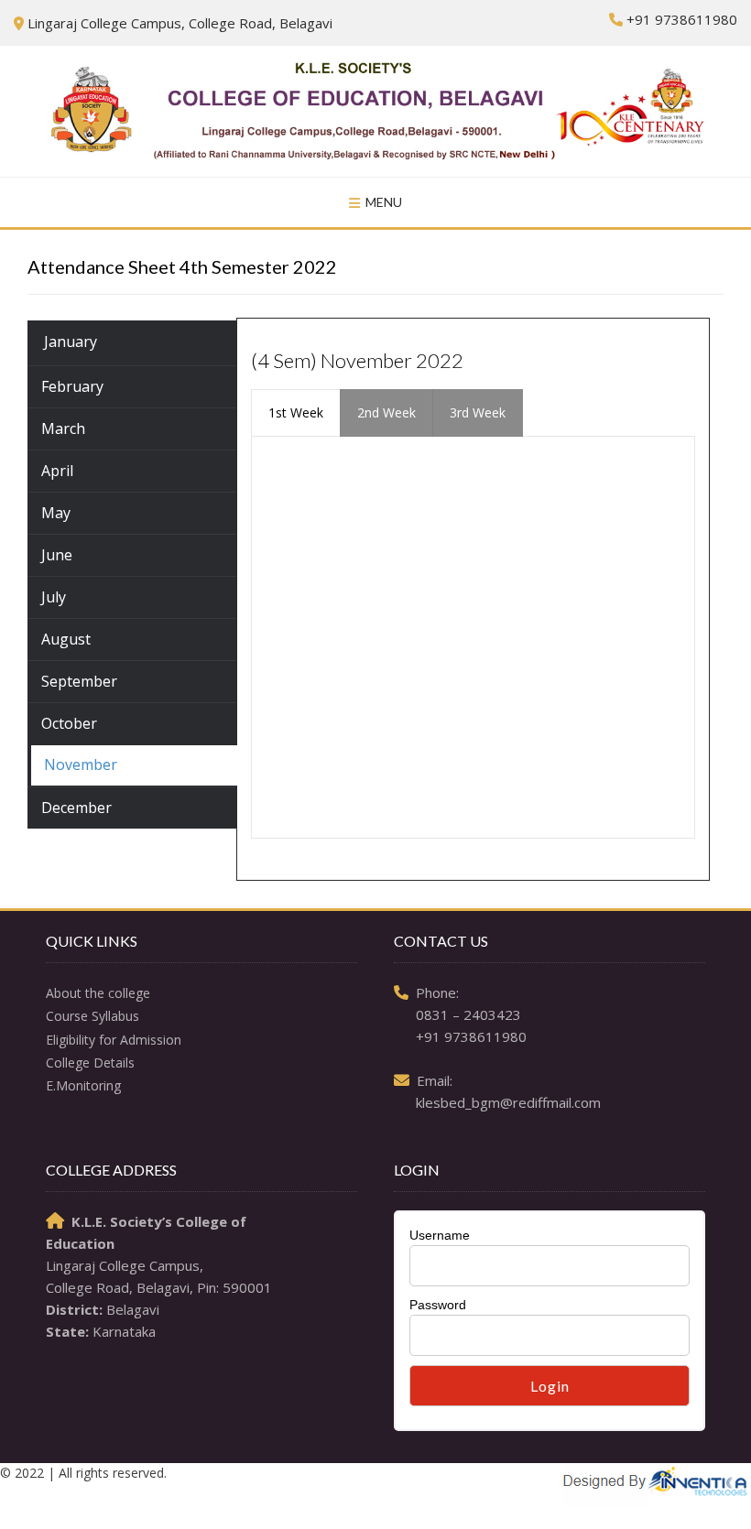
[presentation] (296, 413)
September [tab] (79, 681)
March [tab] (63, 428)
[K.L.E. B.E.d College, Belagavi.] (375, 111)
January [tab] (70, 341)
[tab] (296, 413)
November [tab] (80, 764)
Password (437, 1304)
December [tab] (76, 807)
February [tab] (72, 386)
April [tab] (57, 471)
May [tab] (56, 513)
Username (439, 1235)
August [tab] (66, 639)
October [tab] (69, 723)
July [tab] (53, 597)
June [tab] (56, 555)
